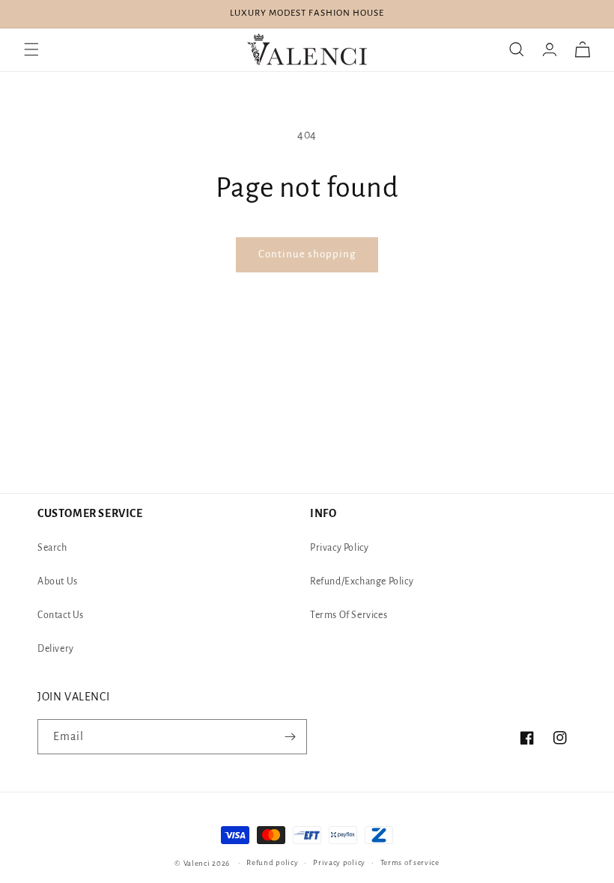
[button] (31, 49)
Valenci (198, 863)
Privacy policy (339, 862)
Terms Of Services (348, 615)
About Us (57, 581)
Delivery (55, 649)
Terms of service (410, 862)
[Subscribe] (289, 736)
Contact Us (60, 615)
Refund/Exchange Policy (361, 581)
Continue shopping (307, 254)
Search (52, 548)
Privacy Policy (339, 548)
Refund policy (272, 862)
